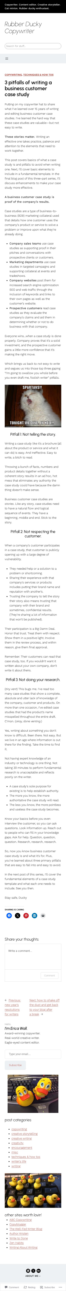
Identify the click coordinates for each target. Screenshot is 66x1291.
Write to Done (18, 1238)
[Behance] (39, 1271)
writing (16, 1166)
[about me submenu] (40, 1276)
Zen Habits (16, 1242)
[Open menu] (7, 59)
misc (15, 1152)
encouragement (22, 1147)
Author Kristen (18, 1233)
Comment (49, 975)
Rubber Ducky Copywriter (23, 27)
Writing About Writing (23, 1247)
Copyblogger (17, 1224)
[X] (33, 1271)
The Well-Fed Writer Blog (25, 1229)
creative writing (22, 1138)
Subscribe (15, 1065)
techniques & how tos (38, 74)
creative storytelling (25, 1133)
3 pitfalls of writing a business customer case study (28, 88)
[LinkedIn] (28, 1271)
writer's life (19, 1161)
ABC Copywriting (20, 1219)
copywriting (13, 74)
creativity (18, 1143)
